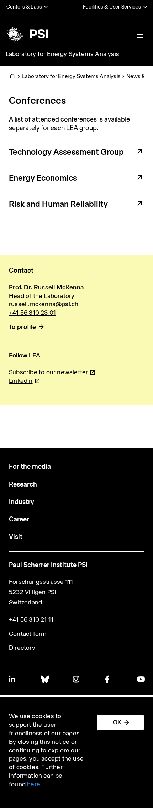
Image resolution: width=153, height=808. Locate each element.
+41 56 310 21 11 (31, 619)
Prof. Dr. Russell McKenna (46, 287)
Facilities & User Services (112, 7)
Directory (22, 647)
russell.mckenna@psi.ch (43, 304)
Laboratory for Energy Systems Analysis (63, 53)
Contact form (28, 633)
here (33, 784)
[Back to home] (26, 34)
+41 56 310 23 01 (32, 312)
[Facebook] (108, 679)
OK (117, 722)
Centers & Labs (24, 7)
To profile (22, 326)
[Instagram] (76, 679)
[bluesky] (44, 679)
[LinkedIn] (12, 679)
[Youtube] (140, 679)
